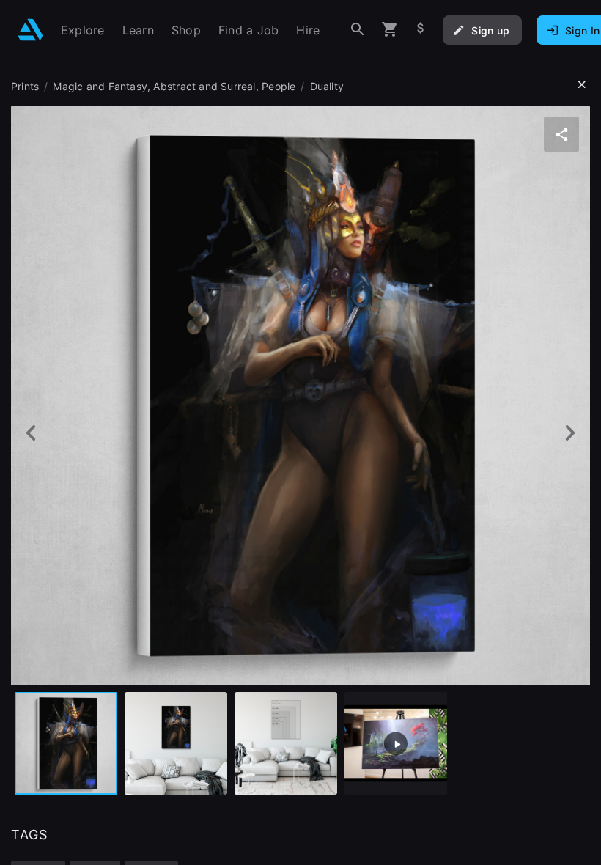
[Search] (357, 30)
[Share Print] (561, 134)
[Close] (582, 85)
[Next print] (570, 433)
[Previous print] (31, 433)
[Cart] (390, 30)
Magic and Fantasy (100, 86)
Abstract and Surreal (204, 86)
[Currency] (420, 30)
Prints (25, 86)
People (278, 86)
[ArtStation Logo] (30, 29)
